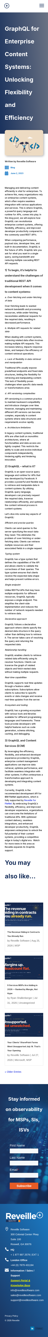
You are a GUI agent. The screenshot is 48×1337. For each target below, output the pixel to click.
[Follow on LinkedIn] (32, 1328)
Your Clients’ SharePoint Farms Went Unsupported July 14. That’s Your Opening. (23, 1046)
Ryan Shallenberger (21, 998)
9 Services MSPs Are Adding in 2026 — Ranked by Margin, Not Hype (22, 989)
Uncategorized (27, 1002)
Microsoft (20, 1060)
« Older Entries (13, 1071)
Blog (13, 167)
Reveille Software (20, 940)
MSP (17, 945)
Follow (39, 1329)
